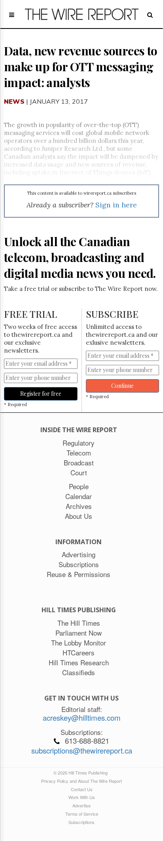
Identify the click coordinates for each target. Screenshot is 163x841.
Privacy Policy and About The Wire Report (81, 781)
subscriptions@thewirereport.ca (81, 750)
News (14, 101)
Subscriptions (81, 822)
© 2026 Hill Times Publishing (81, 772)
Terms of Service (81, 814)
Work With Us (81, 797)
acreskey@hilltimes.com (82, 717)
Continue (122, 385)
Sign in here (116, 204)
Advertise (81, 805)
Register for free (40, 393)
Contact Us (82, 789)
